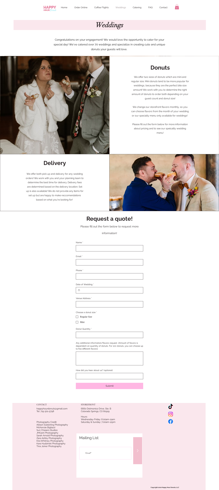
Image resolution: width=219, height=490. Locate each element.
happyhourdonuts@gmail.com (51, 408)
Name (79, 242)
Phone (79, 270)
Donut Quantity (84, 329)
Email (79, 256)
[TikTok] (170, 407)
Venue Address (84, 298)
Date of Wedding (85, 284)
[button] (177, 6)
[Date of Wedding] (79, 290)
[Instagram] (170, 414)
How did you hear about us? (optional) (94, 370)
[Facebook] (170, 421)
